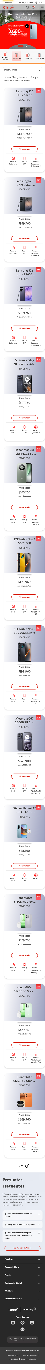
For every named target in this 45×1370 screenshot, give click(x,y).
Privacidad (14, 1359)
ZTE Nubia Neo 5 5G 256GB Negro (24, 631)
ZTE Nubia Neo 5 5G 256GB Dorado (24, 541)
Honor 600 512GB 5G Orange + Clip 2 (24, 1079)
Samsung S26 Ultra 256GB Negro (24, 183)
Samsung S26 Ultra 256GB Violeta (24, 273)
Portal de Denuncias (29, 1355)
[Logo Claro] (8, 7)
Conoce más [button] (24, 149)
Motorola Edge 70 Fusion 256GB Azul (25, 362)
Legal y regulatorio (28, 1359)
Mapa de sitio (13, 1355)
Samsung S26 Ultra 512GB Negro (24, 93)
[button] (33, 7)
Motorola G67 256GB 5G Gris (24, 720)
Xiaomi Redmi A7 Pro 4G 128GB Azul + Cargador (24, 810)
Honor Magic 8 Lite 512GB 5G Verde (24, 452)
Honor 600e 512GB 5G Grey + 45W (24, 900)
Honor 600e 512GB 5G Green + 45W (24, 989)
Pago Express (27, 2)
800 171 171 (19, 1341)
